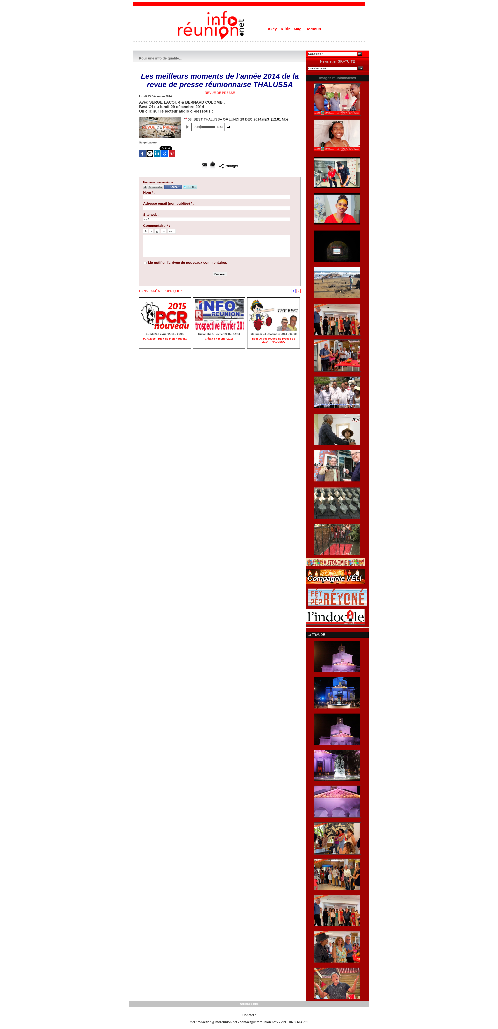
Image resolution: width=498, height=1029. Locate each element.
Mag (298, 29)
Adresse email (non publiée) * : (168, 203)
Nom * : (149, 192)
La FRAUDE (316, 634)
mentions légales (249, 1004)
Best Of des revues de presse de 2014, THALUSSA (273, 340)
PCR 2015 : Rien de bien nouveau (165, 338)
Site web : (151, 215)
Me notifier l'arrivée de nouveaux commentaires (187, 263)
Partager (231, 166)
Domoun (313, 29)
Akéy (273, 29)
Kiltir (286, 29)
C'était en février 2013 (219, 338)
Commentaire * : (156, 226)
